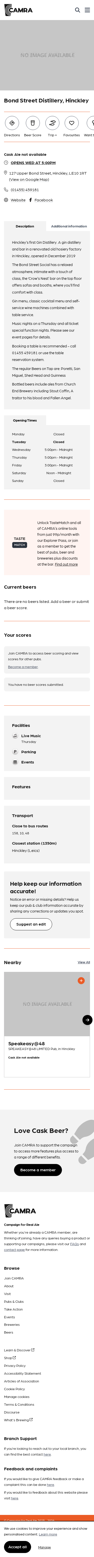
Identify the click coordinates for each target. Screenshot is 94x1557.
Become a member (23, 667)
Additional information (69, 226)
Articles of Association (21, 1381)
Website (18, 199)
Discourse (12, 1412)
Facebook (44, 199)
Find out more (66, 564)
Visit (7, 1293)
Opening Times (25, 420)
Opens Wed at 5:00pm (33, 162)
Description (25, 226)
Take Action (13, 1309)
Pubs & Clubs (14, 1301)
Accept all (17, 1546)
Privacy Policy (15, 1365)
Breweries (12, 1324)
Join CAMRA (14, 1278)
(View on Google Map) (29, 179)
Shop (8, 1358)
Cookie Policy (14, 1389)
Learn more (48, 1534)
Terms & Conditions (19, 1404)
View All (84, 962)
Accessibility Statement (22, 1373)
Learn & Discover (17, 1350)
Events (9, 1317)
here (47, 1454)
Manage (44, 1547)
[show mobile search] (77, 10)
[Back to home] (18, 10)
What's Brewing (17, 1420)
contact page (14, 1249)
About (9, 1286)
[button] (87, 1020)
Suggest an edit (31, 924)
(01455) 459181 (25, 189)
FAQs (74, 1244)
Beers (8, 1332)
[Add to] (81, 980)
